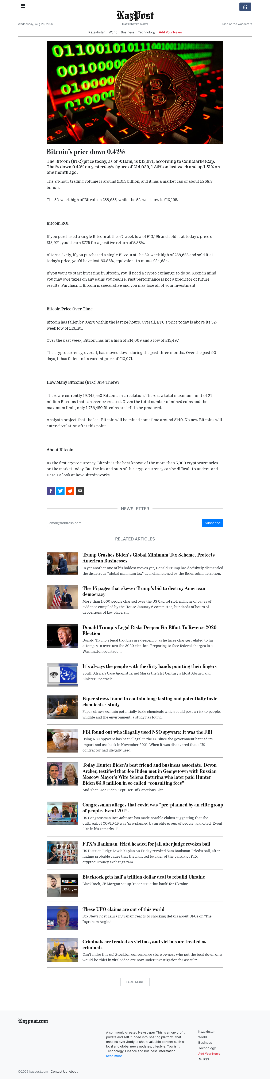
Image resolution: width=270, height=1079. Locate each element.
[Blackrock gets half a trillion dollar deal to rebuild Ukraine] (62, 885)
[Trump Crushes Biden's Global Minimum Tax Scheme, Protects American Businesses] (62, 563)
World (113, 32)
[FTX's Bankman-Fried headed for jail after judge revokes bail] (62, 852)
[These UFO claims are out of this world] (62, 917)
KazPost (135, 15)
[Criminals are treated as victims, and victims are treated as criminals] (62, 950)
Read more (114, 1056)
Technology (146, 32)
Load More (135, 982)
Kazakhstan (96, 32)
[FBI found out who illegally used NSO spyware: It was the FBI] (62, 740)
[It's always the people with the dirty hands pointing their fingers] (62, 674)
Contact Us (59, 1072)
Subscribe (213, 523)
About (73, 1072)
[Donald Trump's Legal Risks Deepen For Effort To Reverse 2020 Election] (62, 635)
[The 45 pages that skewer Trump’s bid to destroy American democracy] (62, 597)
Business (128, 32)
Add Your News (170, 32)
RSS (205, 1059)
